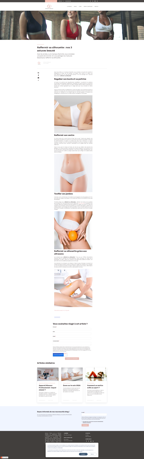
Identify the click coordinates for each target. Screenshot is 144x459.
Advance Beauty (47, 62)
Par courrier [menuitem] (66, 439)
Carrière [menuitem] (66, 433)
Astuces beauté (57, 317)
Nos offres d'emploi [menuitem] (68, 435)
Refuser (92, 454)
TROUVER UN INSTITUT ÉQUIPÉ (61, 310)
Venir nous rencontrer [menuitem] (68, 440)
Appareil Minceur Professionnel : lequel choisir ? (47, 388)
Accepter (83, 454)
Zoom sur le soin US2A (71, 385)
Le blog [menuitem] (87, 435)
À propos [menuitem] (88, 433)
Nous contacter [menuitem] (68, 437)
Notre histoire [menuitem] (88, 436)
